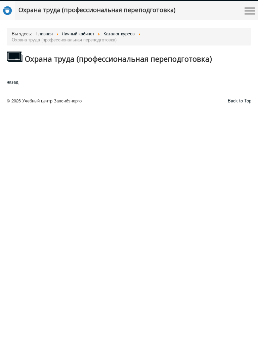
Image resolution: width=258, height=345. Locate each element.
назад (12, 82)
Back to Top (239, 100)
